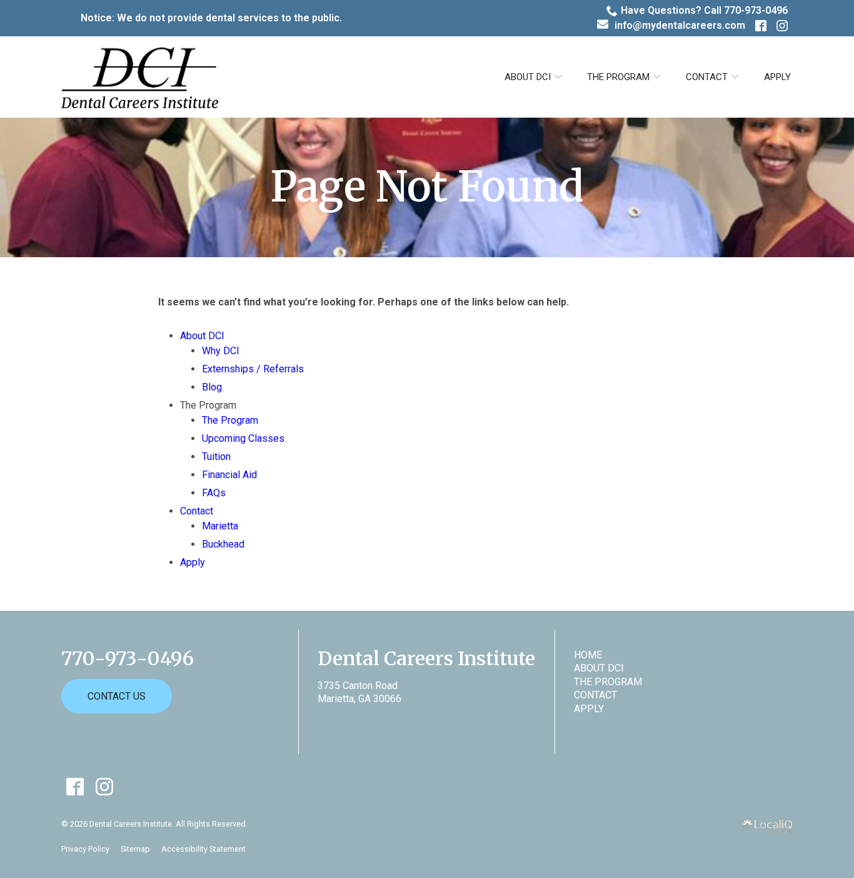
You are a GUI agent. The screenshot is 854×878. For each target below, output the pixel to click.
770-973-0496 (127, 658)
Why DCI (220, 351)
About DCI (528, 77)
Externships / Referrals (253, 369)
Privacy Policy (85, 849)
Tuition (216, 456)
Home (588, 655)
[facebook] (74, 786)
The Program (230, 420)
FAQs (214, 493)
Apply (777, 77)
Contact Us (117, 696)
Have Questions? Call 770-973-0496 (704, 10)
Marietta (220, 526)
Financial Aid (229, 475)
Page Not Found (427, 187)
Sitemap (135, 849)
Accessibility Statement (203, 849)
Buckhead (223, 544)
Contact (707, 77)
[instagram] (104, 786)
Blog (212, 387)
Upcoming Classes (243, 438)
